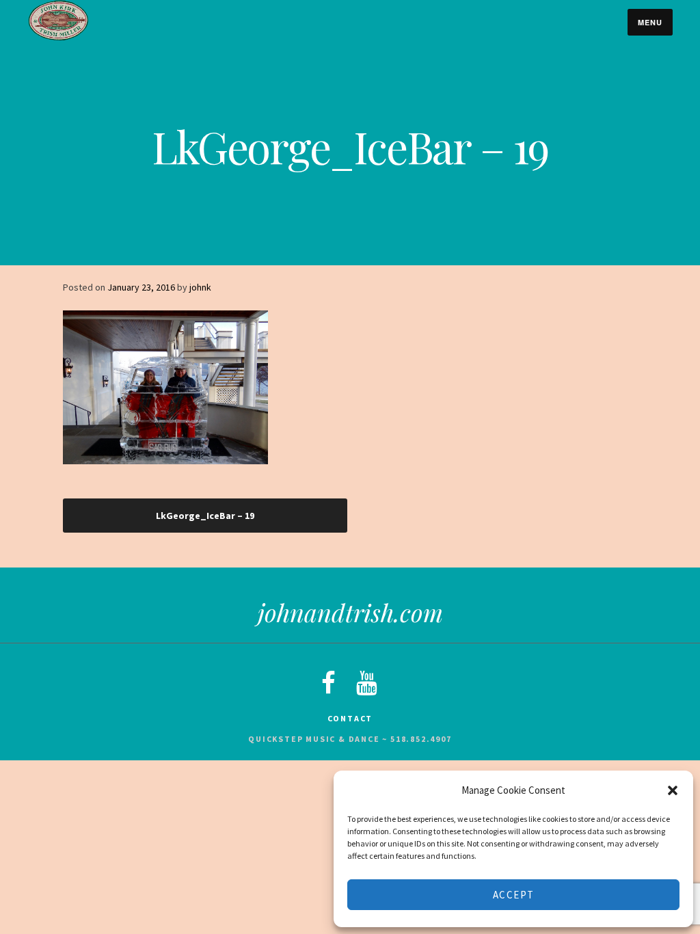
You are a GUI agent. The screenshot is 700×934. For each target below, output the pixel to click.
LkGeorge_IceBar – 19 (205, 515)
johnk (200, 287)
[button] (672, 790)
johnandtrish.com (350, 612)
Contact (350, 718)
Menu (650, 22)
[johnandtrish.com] (58, 37)
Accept (514, 894)
